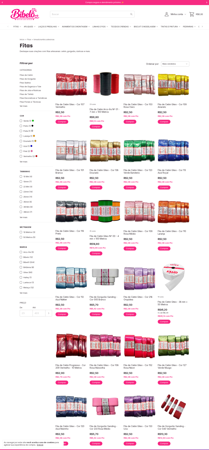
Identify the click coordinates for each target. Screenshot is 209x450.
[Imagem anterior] (94, 83)
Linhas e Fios (99, 26)
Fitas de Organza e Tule (30, 86)
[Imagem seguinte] (116, 83)
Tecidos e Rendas (120, 26)
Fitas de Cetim (26, 75)
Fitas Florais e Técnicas (30, 102)
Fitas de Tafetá (26, 94)
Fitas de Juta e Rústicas (30, 90)
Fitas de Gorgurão (28, 79)
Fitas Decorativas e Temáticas (33, 98)
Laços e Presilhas (47, 26)
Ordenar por (152, 64)
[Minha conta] (166, 14)
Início (22, 39)
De (21, 307)
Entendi (40, 445)
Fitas (16, 26)
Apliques (28, 26)
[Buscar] (131, 14)
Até (34, 307)
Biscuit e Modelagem (144, 26)
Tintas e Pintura (169, 26)
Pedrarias (188, 26)
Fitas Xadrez (25, 83)
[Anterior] (8, 27)
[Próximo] (202, 27)
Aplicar (48, 313)
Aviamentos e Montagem (74, 26)
